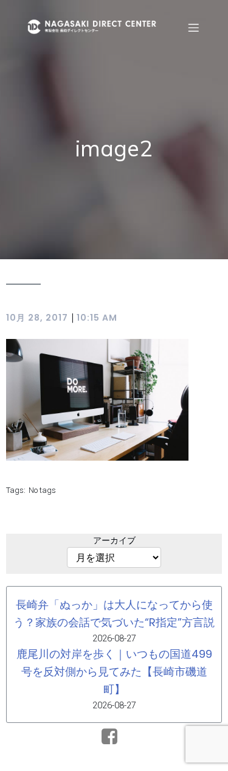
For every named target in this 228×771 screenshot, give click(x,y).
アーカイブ (114, 540)
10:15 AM (97, 318)
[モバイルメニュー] (193, 27)
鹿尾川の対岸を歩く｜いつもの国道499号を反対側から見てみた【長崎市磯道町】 (114, 671)
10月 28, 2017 (37, 318)
